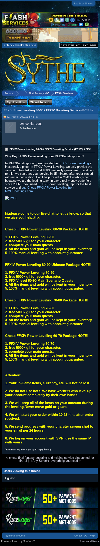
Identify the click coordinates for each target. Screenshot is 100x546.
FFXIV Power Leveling (74, 163)
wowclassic (31, 123)
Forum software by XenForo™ (18, 541)
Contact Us (80, 535)
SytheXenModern (15, 535)
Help (92, 535)
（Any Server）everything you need (54, 460)
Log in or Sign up (83, 3)
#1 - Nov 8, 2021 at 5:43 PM (22, 116)
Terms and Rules (89, 541)
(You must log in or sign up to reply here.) (28, 449)
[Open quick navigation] (95, 93)
